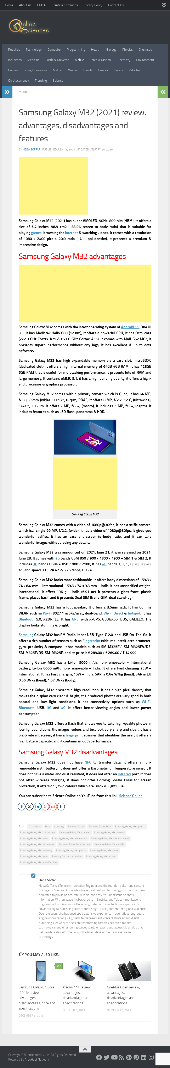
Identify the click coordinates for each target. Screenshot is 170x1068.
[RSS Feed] (121, 1057)
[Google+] (129, 1057)
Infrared (124, 774)
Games (13, 70)
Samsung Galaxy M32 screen (101, 856)
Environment (145, 60)
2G (57, 558)
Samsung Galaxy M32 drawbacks (37, 844)
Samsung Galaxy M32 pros (34, 856)
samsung (59, 826)
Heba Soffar (31, 149)
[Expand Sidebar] (7, 92)
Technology (34, 49)
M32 (47, 826)
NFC (88, 762)
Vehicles (134, 70)
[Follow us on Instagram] (151, 1057)
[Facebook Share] (22, 806)
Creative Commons (65, 5)
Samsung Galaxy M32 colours (109, 832)
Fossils (87, 70)
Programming (76, 49)
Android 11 (130, 327)
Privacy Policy (93, 5)
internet (71, 232)
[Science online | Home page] (30, 27)
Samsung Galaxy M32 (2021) (130, 826)
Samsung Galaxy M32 (100, 826)
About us (25, 5)
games (36, 232)
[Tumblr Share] (61, 806)
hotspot (134, 613)
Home (9, 5)
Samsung (26, 634)
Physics (127, 49)
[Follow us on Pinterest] (136, 1057)
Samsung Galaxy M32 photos (71, 850)
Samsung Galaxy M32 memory (36, 850)
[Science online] (99, 1057)
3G (35, 564)
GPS (75, 619)
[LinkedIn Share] (37, 806)
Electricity (123, 60)
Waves (73, 70)
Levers (118, 70)
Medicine (33, 60)
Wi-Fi (47, 613)
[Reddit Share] (53, 806)
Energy (103, 70)
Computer (54, 49)
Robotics (14, 49)
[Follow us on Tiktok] (159, 1057)
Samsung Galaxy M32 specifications (39, 862)
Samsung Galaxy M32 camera (74, 832)
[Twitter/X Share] (29, 806)
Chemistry (145, 49)
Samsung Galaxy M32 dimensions (69, 838)
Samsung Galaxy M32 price (104, 850)
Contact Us (116, 5)
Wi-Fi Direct (113, 613)
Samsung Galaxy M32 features (74, 844)
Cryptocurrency (18, 80)
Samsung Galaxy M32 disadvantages (110, 838)
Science (58, 80)
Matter (57, 70)
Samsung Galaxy (76, 826)
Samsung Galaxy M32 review (67, 856)
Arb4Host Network (37, 1059)
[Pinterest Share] (45, 806)
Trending (41, 80)
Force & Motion (100, 60)
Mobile (79, 60)
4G (104, 564)
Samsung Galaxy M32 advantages (37, 832)
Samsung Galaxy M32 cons (34, 838)
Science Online (130, 796)
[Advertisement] (53, 186)
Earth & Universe (57, 60)
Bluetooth (27, 619)
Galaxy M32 (35, 826)
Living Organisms (35, 70)
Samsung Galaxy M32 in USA (109, 844)
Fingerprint (91, 640)
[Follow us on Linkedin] (144, 1057)
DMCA (41, 5)
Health (96, 49)
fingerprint (74, 735)
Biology (111, 49)
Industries (15, 60)
